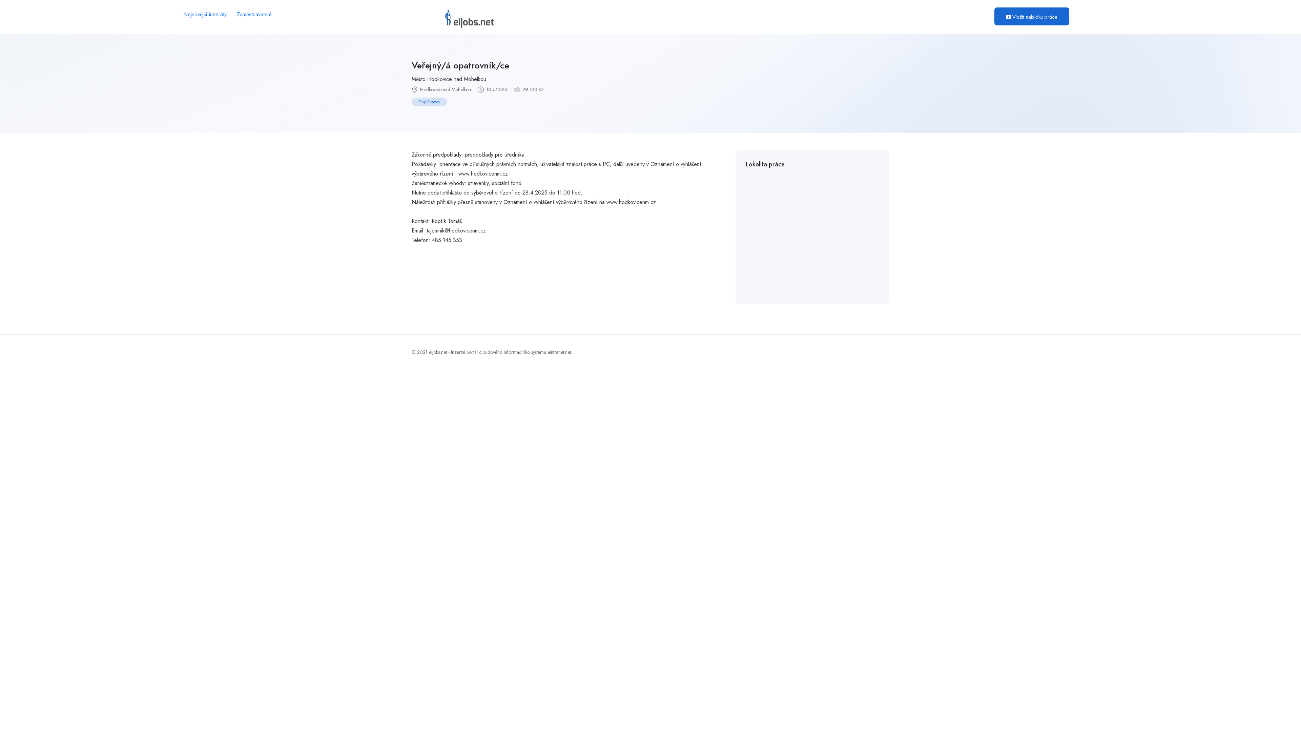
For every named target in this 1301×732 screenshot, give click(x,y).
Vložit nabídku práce (1034, 17)
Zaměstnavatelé (254, 14)
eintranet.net (559, 352)
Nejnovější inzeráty (205, 14)
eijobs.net (438, 352)
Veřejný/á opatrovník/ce (460, 65)
